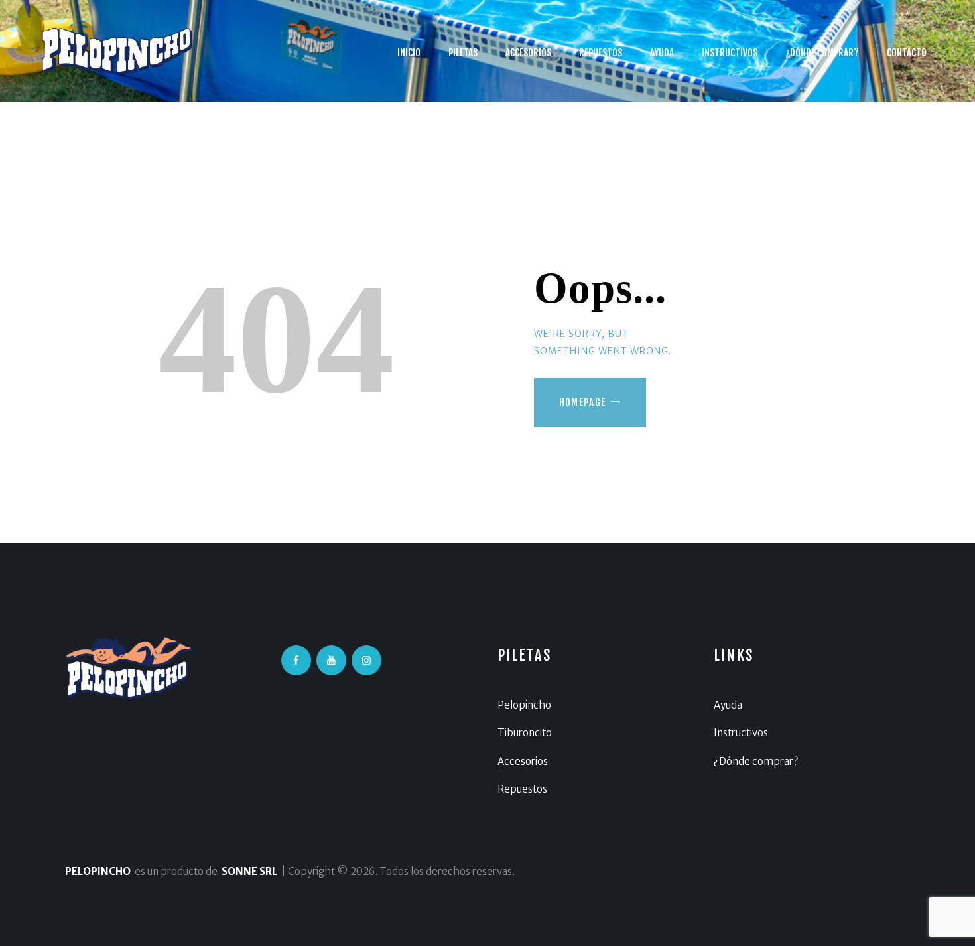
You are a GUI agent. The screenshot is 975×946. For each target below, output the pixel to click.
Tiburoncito (524, 732)
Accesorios (522, 761)
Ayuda (728, 705)
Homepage (582, 402)
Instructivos (741, 732)
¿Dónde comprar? (756, 761)
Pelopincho (524, 705)
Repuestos (522, 789)
